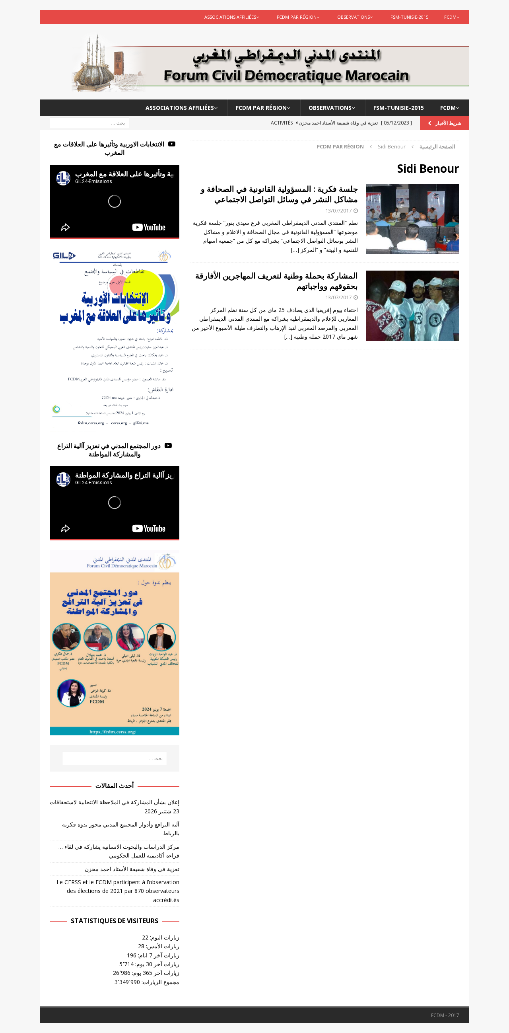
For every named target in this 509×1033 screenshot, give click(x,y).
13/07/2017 (338, 210)
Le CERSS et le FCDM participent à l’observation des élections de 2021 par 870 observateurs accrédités (117, 891)
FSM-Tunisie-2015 (409, 17)
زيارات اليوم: (163, 937)
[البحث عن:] (89, 123)
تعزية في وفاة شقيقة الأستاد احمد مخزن (132, 869)
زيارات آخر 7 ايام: (157, 955)
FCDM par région (297, 17)
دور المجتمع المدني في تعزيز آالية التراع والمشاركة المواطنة (109, 449)
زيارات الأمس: (161, 946)
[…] (295, 249)
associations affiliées (230, 17)
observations (353, 17)
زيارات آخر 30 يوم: (156, 964)
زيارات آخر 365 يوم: (154, 972)
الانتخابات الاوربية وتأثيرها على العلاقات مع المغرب (109, 148)
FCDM (450, 17)
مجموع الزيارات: (159, 982)
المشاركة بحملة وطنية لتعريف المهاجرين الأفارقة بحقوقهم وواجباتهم (276, 280)
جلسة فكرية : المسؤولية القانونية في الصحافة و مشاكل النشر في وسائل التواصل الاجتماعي (279, 194)
